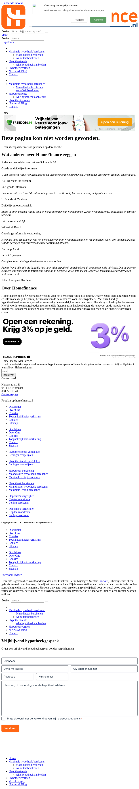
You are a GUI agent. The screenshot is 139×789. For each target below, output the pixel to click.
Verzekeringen (17, 781)
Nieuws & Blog (18, 71)
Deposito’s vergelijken (21, 496)
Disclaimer (15, 406)
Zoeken (5, 31)
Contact (13, 74)
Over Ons (14, 409)
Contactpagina (9, 394)
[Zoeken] (46, 32)
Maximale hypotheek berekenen (27, 51)
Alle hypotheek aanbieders (31, 64)
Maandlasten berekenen (29, 54)
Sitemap (13, 423)
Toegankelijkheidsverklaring (25, 416)
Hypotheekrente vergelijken (24, 451)
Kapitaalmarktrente (19, 499)
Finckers (103, 581)
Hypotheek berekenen (21, 470)
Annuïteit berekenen (27, 58)
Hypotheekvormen (19, 67)
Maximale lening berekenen (24, 477)
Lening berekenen (19, 502)
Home (12, 758)
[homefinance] (69, 27)
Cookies (13, 413)
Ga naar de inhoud (12, 3)
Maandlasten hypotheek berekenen (28, 473)
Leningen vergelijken (21, 455)
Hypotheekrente (18, 61)
